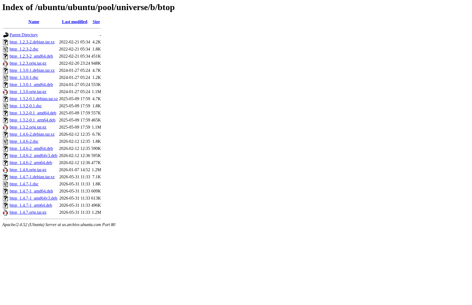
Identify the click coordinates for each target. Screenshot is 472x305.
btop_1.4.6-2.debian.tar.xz (32, 134)
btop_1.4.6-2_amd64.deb (31, 148)
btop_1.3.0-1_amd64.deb (31, 84)
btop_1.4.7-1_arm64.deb (31, 205)
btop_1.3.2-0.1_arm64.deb (32, 120)
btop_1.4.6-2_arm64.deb (31, 162)
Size (96, 21)
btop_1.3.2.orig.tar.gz (28, 127)
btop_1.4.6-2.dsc (24, 141)
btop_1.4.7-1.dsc (24, 184)
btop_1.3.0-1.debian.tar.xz (32, 70)
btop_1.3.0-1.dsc (24, 77)
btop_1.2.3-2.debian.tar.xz (32, 42)
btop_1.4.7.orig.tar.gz (28, 212)
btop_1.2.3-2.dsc (24, 49)
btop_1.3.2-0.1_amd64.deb (33, 113)
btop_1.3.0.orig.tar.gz (28, 91)
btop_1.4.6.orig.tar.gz (28, 169)
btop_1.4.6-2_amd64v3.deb (33, 155)
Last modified (74, 21)
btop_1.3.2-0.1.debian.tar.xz (34, 98)
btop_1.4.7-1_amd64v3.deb (33, 198)
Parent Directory (24, 34)
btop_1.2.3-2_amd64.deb (31, 56)
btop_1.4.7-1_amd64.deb (31, 191)
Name (33, 21)
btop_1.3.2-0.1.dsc (26, 105)
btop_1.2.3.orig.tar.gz (28, 63)
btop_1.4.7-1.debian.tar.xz (32, 176)
